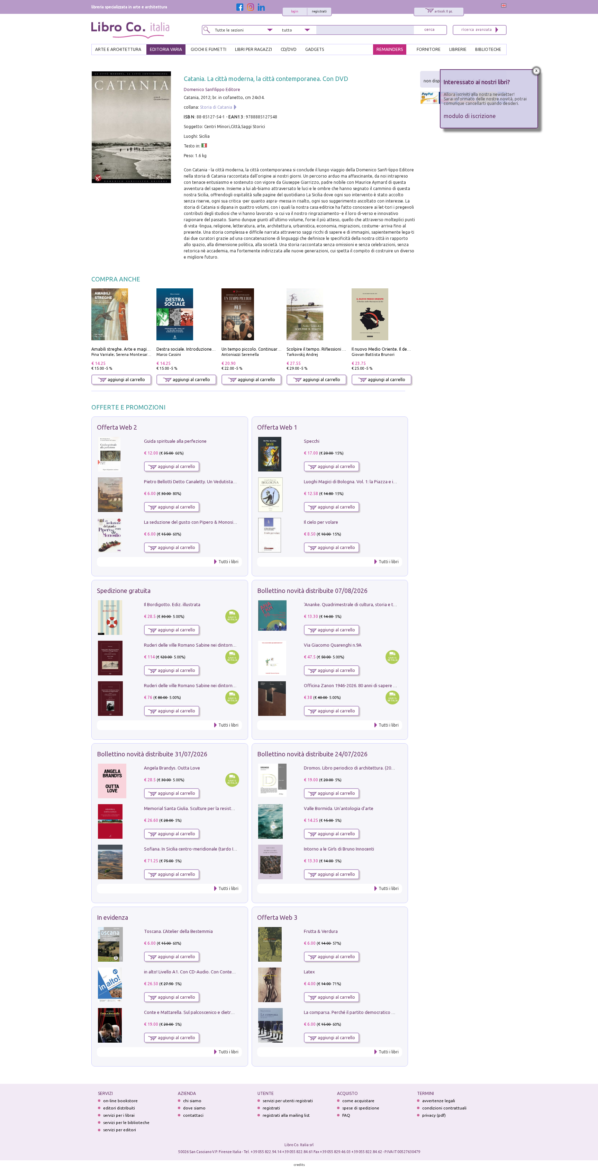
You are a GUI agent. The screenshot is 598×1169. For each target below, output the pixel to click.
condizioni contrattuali (444, 1108)
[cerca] (429, 30)
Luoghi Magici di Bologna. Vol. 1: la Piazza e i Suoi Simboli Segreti (369, 481)
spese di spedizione (360, 1108)
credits (299, 1165)
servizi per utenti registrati (288, 1100)
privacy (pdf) (434, 1115)
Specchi (311, 441)
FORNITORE (429, 49)
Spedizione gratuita (124, 590)
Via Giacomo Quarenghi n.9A (333, 644)
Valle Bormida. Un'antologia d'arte (338, 808)
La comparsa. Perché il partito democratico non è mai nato (362, 1012)
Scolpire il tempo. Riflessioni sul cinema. (325, 349)
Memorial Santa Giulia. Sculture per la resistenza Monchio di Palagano (214, 808)
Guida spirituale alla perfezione (175, 441)
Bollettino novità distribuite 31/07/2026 (152, 753)
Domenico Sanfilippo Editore (212, 89)
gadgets (314, 49)
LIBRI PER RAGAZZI (253, 49)
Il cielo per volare (321, 522)
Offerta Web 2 (117, 427)
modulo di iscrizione (470, 116)
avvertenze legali (438, 1100)
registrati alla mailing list (286, 1115)
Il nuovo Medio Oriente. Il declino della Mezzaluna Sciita (406, 349)
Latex (309, 971)
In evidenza (112, 917)
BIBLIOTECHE (488, 49)
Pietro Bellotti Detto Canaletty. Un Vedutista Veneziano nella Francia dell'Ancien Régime (232, 481)
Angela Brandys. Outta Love (172, 767)
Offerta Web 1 (277, 427)
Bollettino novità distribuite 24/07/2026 (312, 753)
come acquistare (358, 1100)
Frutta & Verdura (321, 931)
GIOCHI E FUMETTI (208, 49)
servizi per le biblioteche (126, 1122)
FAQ (346, 1115)
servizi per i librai (119, 1115)
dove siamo (194, 1108)
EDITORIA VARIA (166, 49)
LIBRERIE (457, 49)
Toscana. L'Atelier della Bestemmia (178, 931)
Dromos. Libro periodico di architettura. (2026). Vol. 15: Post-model (371, 767)
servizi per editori (119, 1129)
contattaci (193, 1115)
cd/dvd (289, 49)
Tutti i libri (228, 561)
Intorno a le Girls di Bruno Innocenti (339, 848)
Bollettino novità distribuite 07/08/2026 (312, 590)
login (294, 11)
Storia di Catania (216, 107)
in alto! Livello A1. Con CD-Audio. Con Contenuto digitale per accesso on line (220, 971)
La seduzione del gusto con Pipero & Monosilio (191, 522)
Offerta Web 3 (277, 917)
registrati (319, 11)
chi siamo (192, 1100)
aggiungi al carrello (126, 379)
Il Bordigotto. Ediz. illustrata (172, 604)
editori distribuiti (119, 1108)
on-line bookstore (120, 1100)
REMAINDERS (390, 49)
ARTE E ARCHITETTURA (118, 49)
